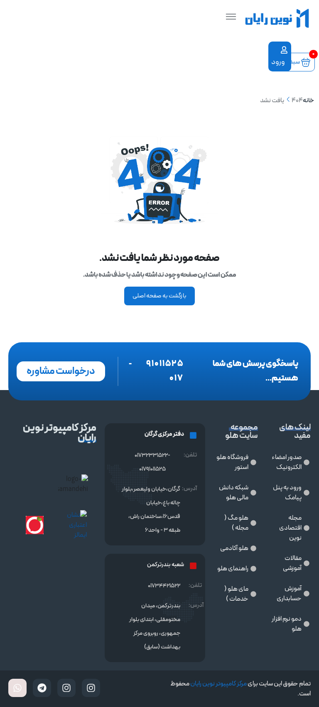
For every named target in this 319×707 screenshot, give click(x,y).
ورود (279, 62)
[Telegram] (42, 688)
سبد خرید (291, 62)
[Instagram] (91, 688)
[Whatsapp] (17, 688)
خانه (308, 101)
